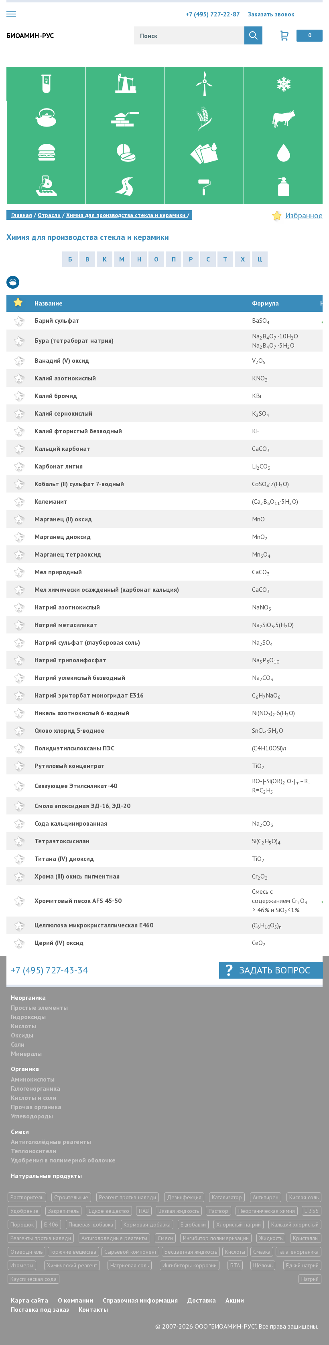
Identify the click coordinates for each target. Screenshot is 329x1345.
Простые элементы (39, 1007)
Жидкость (270, 1238)
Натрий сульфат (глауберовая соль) (87, 642)
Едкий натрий (302, 1265)
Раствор (218, 1210)
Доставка (201, 1300)
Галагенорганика (298, 1251)
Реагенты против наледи (40, 1238)
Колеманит (51, 501)
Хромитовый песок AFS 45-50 (78, 901)
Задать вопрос (274, 970)
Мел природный (58, 572)
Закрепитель (63, 1210)
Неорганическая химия (266, 1210)
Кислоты (23, 1026)
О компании (75, 1300)
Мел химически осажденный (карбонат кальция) (107, 589)
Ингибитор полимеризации (216, 1238)
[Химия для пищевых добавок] (45, 152)
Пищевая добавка (91, 1224)
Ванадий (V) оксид (62, 360)
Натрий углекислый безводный (80, 678)
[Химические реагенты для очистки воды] (283, 152)
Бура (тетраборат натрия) (74, 340)
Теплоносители (33, 1151)
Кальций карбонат (62, 448)
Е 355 (312, 1210)
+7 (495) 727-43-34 (49, 970)
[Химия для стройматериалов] (124, 118)
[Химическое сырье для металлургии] (45, 187)
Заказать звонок (271, 14)
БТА (235, 1265)
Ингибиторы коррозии (189, 1265)
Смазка (261, 1251)
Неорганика (28, 997)
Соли (17, 1044)
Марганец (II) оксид (63, 519)
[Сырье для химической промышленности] (45, 84)
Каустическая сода (33, 1279)
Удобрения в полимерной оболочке (63, 1160)
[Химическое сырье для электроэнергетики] (204, 84)
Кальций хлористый (295, 1224)
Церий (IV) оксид (59, 943)
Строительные (71, 1197)
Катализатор (227, 1197)
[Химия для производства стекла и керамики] (45, 118)
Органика (25, 1069)
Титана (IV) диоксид (64, 858)
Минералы (26, 1053)
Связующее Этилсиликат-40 (76, 786)
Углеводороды (32, 1116)
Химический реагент (72, 1265)
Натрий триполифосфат (70, 660)
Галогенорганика (35, 1088)
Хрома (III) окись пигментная (77, 876)
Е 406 (51, 1224)
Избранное (304, 215)
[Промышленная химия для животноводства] (283, 118)
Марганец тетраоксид (68, 554)
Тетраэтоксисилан (62, 841)
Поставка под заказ (40, 1309)
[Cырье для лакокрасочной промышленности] (204, 187)
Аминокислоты (33, 1079)
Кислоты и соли (33, 1098)
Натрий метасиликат (66, 625)
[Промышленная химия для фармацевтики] (124, 152)
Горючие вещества (73, 1251)
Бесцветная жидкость (190, 1251)
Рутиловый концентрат (70, 766)
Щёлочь (262, 1265)
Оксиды (22, 1035)
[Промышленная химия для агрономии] (204, 118)
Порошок (22, 1224)
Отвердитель (26, 1251)
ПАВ (144, 1210)
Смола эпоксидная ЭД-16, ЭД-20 (82, 806)
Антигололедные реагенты (114, 1238)
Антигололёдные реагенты (51, 1142)
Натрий (310, 1279)
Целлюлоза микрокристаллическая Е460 (94, 925)
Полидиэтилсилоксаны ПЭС (74, 748)
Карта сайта (29, 1300)
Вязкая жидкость (178, 1210)
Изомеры (21, 1265)
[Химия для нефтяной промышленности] (124, 84)
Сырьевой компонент (130, 1251)
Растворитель (26, 1197)
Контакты (93, 1309)
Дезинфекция (184, 1197)
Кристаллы (306, 1238)
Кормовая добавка (147, 1224)
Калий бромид (56, 396)
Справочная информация (140, 1300)
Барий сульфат (57, 320)
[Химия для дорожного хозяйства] (124, 187)
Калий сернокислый (63, 413)
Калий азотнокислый (65, 378)
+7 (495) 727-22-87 (212, 14)
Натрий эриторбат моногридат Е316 (89, 695)
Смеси (20, 1132)
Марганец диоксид (63, 537)
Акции (234, 1300)
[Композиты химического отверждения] (204, 152)
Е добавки (193, 1224)
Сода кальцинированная (71, 823)
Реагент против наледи (127, 1197)
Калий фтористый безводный (78, 431)
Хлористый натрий (238, 1224)
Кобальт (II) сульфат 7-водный (79, 484)
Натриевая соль (129, 1265)
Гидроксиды (28, 1017)
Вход (317, 14)
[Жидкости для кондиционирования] (283, 84)
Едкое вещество (109, 1210)
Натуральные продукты (46, 1176)
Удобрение (24, 1210)
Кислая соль (304, 1197)
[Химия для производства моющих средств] (283, 187)
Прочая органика (36, 1107)
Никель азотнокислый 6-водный (82, 713)
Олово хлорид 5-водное (69, 730)
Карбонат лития (59, 466)
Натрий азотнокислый (67, 607)
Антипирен (265, 1197)
